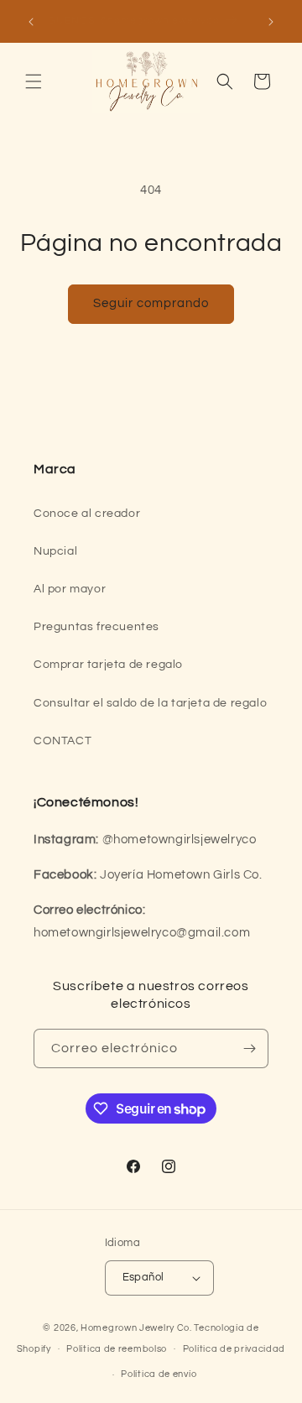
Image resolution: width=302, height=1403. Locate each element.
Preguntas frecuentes (96, 627)
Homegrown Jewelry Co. (136, 1328)
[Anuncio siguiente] (271, 21)
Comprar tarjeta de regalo (108, 664)
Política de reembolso (116, 1348)
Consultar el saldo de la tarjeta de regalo (150, 703)
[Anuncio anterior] (31, 21)
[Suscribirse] (249, 1048)
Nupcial (55, 551)
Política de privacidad (234, 1348)
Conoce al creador (87, 513)
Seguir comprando (151, 303)
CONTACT (62, 741)
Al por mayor (70, 589)
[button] (33, 81)
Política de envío (158, 1374)
